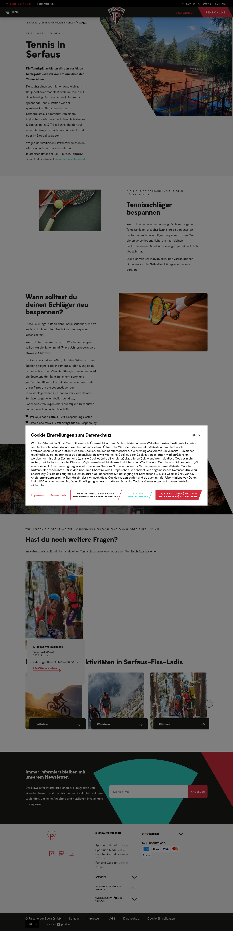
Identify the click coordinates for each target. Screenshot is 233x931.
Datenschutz (58, 495)
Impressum (38, 495)
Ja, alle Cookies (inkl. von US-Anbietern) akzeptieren (178, 495)
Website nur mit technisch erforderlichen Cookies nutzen (96, 495)
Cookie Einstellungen (137, 495)
